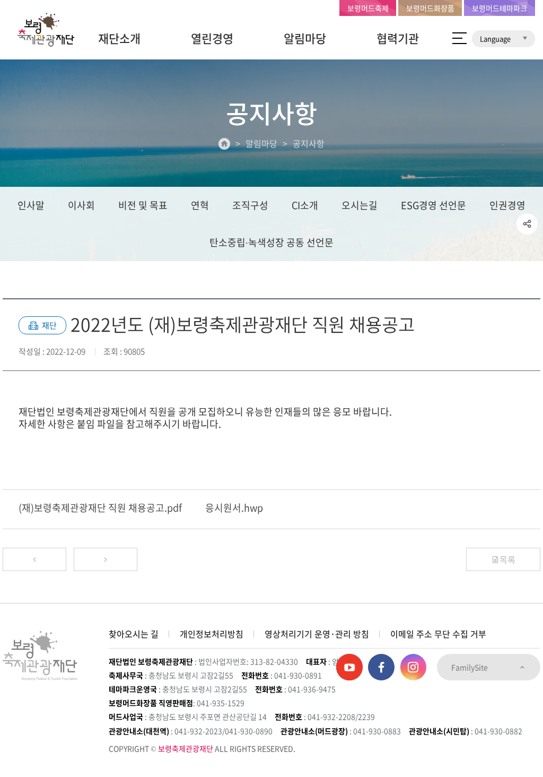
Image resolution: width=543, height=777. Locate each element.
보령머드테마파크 (499, 8)
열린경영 (212, 38)
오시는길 (359, 205)
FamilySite (470, 667)
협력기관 (397, 38)
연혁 (200, 205)
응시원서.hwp (234, 507)
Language (496, 38)
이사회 (81, 205)
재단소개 (119, 38)
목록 (507, 559)
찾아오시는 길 (134, 633)
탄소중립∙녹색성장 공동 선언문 (271, 242)
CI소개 (305, 205)
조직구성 (250, 205)
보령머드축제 (368, 8)
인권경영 (507, 205)
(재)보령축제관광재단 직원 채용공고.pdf (100, 507)
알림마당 (305, 38)
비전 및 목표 (143, 205)
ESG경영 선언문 (433, 205)
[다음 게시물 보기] (105, 559)
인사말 (31, 205)
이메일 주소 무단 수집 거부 (438, 633)
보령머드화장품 (430, 8)
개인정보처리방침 (211, 633)
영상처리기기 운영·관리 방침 (317, 633)
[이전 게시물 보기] (34, 559)
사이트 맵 (459, 38)
